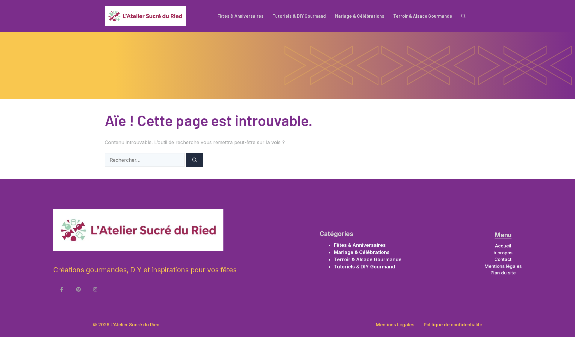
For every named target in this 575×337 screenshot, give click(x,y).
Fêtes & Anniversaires (240, 16)
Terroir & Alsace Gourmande (422, 16)
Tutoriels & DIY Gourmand (299, 16)
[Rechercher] (194, 160)
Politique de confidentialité (453, 324)
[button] (463, 16)
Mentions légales (503, 266)
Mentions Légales (395, 324)
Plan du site (503, 273)
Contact (503, 259)
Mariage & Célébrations (359, 16)
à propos (503, 253)
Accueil (503, 246)
